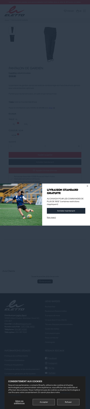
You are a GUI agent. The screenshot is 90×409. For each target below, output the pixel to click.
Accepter (44, 402)
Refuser (68, 402)
